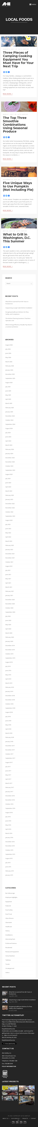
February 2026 (9, 366)
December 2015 (10, 842)
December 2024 (10, 416)
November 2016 (10, 800)
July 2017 (8, 766)
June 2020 (8, 620)
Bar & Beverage (10, 893)
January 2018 (9, 741)
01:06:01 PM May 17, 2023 (9, 1026)
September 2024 (10, 424)
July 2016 (8, 817)
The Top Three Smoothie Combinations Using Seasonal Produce (15, 124)
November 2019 (10, 650)
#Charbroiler (23, 1020)
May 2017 (8, 775)
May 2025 (8, 395)
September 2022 (10, 516)
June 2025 (8, 391)
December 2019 (10, 645)
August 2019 (9, 662)
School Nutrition (10, 956)
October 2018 (9, 704)
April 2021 (8, 583)
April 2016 (8, 829)
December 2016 (10, 796)
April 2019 (8, 679)
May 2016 (8, 825)
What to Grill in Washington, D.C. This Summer (16, 237)
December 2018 (10, 695)
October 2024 (9, 420)
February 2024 (9, 449)
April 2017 (8, 779)
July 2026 (8, 349)
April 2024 (8, 441)
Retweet (7, 1029)
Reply (3, 1029)
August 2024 (9, 428)
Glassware (8, 922)
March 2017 (8, 783)
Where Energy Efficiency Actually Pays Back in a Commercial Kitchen (18, 326)
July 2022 (8, 524)
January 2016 (9, 837)
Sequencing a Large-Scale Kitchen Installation (18, 308)
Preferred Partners (11, 943)
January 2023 (9, 499)
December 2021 (10, 554)
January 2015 (9, 875)
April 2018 (8, 729)
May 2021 (8, 579)
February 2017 (9, 787)
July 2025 (8, 387)
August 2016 (9, 812)
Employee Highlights (11, 897)
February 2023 (9, 495)
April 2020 (8, 629)
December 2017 (10, 746)
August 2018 (9, 712)
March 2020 (8, 633)
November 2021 (10, 558)
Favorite (12, 1029)
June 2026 (8, 353)
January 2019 (9, 691)
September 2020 (10, 612)
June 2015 (8, 867)
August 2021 (9, 566)
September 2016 (10, 808)
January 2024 (9, 453)
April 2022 (8, 537)
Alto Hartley (23, 49)
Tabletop (8, 960)
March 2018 (8, 733)
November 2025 (10, 374)
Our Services (15, 1118)
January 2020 (9, 641)
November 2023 (10, 462)
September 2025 (10, 378)
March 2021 (8, 587)
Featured (8, 906)
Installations (9, 935)
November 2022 (10, 508)
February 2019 (9, 687)
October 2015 (9, 850)
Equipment (8, 901)
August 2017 (9, 762)
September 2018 (10, 708)
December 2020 (10, 599)
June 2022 (8, 528)
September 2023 (10, 470)
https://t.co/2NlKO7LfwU (9, 1022)
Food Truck (8, 914)
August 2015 (9, 858)
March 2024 (8, 445)
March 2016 (8, 833)
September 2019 (10, 658)
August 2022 (9, 520)
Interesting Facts (10, 939)
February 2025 (9, 407)
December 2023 (10, 458)
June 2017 (8, 771)
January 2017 (9, 791)
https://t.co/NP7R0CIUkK (9, 1024)
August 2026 (9, 345)
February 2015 (9, 871)
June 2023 (8, 483)
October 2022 (9, 512)
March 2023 (8, 491)
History (7, 931)
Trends (7, 964)
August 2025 (9, 382)
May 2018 (8, 725)
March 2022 (8, 541)
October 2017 (9, 754)
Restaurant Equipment (12, 952)
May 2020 (8, 624)
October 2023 (9, 466)
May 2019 (8, 675)
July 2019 (8, 666)
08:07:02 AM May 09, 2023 (9, 1037)
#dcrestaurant (30, 1022)
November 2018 (10, 700)
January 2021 (9, 595)
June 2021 (8, 574)
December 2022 (10, 503)
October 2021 (9, 562)
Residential (8, 947)
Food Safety (9, 910)
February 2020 (9, 637)
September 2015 (10, 854)
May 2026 (8, 357)
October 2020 (9, 608)
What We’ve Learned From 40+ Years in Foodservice (16, 303)
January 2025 (9, 412)
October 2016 (9, 804)
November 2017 (10, 750)
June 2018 (8, 721)
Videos (7, 972)
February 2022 (9, 545)
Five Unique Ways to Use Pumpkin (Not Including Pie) (18, 186)
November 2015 (10, 846)
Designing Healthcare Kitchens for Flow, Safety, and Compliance (17, 313)
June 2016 (8, 821)
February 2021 (9, 591)
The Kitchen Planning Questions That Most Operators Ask (17, 319)
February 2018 (9, 737)
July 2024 (8, 432)
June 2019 (8, 670)
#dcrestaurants (20, 1022)
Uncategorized (9, 968)
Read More (8, 94)
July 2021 (8, 570)
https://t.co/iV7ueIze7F (10, 1035)
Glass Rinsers (9, 918)
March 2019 (8, 683)
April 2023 (8, 487)
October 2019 (9, 654)
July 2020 (8, 616)
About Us (5, 1118)
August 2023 (9, 474)
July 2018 (8, 716)
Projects (25, 1118)
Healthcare (8, 926)
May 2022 (8, 533)
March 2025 (8, 403)
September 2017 (10, 758)
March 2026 (8, 362)
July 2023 (8, 478)
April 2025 (8, 399)
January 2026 (9, 370)
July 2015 (8, 862)
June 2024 (8, 437)
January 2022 (9, 549)
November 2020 (10, 604)
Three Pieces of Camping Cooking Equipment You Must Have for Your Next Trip (18, 59)
